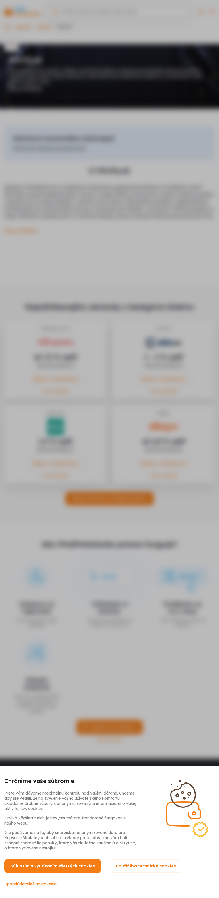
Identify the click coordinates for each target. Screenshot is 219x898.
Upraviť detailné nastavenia (30, 884)
